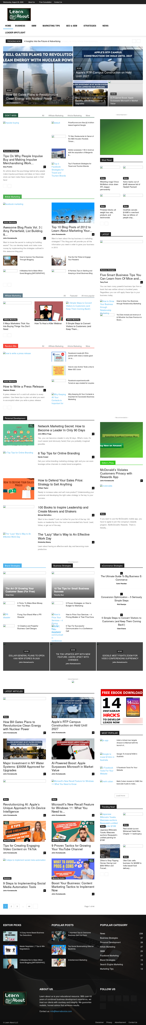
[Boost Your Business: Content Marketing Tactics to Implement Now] (73, 868)
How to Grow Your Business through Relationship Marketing (129, 302)
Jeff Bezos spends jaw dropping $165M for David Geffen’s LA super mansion (60, 41)
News (105, 25)
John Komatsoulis (13, 103)
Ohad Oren (10, 595)
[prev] (134, 41)
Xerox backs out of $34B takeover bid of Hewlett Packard (131, 184)
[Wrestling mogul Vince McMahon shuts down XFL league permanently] (110, 172)
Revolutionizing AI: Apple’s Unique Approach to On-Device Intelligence (24, 807)
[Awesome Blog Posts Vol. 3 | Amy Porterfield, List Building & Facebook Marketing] (24, 213)
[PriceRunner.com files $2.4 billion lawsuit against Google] (59, 126)
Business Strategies (11, 151)
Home (8, 25)
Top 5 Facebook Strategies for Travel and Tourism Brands (79, 164)
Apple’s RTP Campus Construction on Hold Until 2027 (69, 725)
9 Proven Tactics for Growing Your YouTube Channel (71, 847)
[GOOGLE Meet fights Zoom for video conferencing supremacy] (120, 656)
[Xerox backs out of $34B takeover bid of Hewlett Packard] (133, 172)
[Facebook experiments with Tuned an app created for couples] (59, 384)
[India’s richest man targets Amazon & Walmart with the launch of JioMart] (107, 744)
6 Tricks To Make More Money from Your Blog (29, 604)
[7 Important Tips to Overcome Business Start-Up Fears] (59, 936)
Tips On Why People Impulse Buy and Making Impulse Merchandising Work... (23, 159)
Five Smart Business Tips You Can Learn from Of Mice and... (120, 276)
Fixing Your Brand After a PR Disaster (29, 615)
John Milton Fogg (44, 434)
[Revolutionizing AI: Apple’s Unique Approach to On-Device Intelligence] (24, 790)
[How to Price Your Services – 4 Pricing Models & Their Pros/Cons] (57, 623)
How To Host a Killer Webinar (48, 323)
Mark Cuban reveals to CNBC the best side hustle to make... (129, 782)
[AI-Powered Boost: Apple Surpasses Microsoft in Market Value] (125, 93)
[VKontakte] (136, 2)
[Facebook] (117, 2)
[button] (139, 25)
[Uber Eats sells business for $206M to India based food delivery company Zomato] (133, 851)
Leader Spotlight (15, 32)
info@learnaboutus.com (61, 1011)
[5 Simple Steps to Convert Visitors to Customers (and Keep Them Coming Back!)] (80, 311)
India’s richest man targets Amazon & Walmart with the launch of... (127, 742)
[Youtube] (141, 2)
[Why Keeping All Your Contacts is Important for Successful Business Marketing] (59, 399)
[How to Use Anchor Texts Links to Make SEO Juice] (59, 370)
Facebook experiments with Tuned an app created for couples (81, 381)
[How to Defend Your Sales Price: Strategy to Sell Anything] (18, 489)
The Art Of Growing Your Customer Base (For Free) (20, 590)
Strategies (90, 25)
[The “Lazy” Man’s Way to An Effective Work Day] (18, 543)
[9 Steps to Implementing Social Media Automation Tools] (24, 869)
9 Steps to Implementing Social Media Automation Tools (24, 885)
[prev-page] (5, 186)
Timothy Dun (59, 595)
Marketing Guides (58, 841)
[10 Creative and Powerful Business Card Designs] (9, 628)
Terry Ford (104, 282)
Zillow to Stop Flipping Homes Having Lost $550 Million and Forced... (109, 864)
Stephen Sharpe (9, 390)
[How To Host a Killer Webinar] (49, 311)
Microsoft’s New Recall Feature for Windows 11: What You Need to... (73, 807)
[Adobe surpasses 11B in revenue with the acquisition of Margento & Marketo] (59, 153)
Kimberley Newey (44, 542)
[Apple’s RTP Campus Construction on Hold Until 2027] (108, 63)
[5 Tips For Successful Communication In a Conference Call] (57, 634)
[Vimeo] (131, 2)
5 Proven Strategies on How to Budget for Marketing (78, 604)
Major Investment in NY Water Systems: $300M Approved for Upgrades (23, 766)
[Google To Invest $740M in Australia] (107, 757)
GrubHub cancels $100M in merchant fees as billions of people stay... (131, 213)
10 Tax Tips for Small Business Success (71, 590)
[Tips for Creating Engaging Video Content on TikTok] (24, 831)
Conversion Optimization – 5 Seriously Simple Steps (121, 598)
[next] (138, 41)
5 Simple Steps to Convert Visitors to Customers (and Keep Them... (78, 326)
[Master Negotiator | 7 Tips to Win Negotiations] (10, 950)
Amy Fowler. (7, 167)
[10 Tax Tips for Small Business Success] (73, 584)
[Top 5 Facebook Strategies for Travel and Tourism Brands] (59, 169)
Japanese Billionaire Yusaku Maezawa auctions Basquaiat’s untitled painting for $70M (108, 834)
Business (20, 25)
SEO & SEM (71, 25)
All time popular (88, 295)
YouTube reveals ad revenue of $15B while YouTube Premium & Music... (129, 317)
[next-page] (9, 186)
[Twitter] (126, 2)
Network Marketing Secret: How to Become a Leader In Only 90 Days (61, 428)
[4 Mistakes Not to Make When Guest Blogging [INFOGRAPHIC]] (10, 274)
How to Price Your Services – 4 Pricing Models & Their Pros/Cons (80, 615)
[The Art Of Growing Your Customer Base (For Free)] (24, 584)
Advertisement (120, 1022)
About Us (31, 2)
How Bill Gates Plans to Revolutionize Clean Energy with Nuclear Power (22, 725)
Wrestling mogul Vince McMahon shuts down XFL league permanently (109, 185)
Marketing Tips (51, 25)
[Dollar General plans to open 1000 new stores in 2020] (26, 656)
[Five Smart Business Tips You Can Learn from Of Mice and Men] (121, 255)
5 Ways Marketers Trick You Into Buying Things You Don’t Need (16, 326)
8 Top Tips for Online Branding (59, 453)
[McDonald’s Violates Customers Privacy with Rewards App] (121, 499)
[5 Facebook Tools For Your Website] (107, 771)
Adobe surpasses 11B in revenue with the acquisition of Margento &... (81, 152)
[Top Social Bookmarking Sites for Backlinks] (59, 950)
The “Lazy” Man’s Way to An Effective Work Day (64, 536)
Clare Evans (121, 628)
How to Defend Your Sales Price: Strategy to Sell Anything (60, 482)
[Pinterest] (122, 2)
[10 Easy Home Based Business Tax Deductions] (10, 936)
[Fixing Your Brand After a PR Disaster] (9, 617)
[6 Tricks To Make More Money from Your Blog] (9, 606)
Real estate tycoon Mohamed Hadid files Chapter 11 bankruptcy (132, 831)
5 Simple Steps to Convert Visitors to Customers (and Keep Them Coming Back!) (121, 621)
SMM (34, 25)
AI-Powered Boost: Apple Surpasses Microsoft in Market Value (72, 766)
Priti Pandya (121, 604)
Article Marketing (75, 115)
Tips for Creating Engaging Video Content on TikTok (21, 847)
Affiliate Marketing (55, 115)
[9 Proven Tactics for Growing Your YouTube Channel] (73, 831)
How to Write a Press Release (23, 386)
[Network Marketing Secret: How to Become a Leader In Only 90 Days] (18, 434)
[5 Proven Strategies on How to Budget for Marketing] (57, 606)
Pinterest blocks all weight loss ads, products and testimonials (108, 213)
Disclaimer (99, 1022)
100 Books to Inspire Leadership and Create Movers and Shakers (63, 509)
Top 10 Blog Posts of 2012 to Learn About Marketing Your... (72, 229)
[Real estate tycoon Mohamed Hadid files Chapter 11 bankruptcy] (133, 819)
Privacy (109, 1022)
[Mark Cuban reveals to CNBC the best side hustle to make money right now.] (107, 785)
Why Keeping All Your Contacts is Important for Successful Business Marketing (81, 396)
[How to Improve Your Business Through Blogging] (10, 261)
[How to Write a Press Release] (24, 367)
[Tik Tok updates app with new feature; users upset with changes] (73, 656)
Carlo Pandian (121, 583)
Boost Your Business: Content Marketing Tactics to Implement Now (73, 886)
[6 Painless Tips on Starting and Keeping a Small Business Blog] (59, 274)
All (43, 115)
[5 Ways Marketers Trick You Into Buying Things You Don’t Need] (17, 311)
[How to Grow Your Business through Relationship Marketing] (107, 307)
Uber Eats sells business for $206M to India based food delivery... (132, 864)
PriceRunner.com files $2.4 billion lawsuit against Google (81, 123)
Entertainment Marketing (77, 960)
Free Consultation (45, 2)
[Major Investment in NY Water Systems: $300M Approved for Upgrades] (90, 93)
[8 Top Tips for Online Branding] (18, 461)
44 (29, 906)
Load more (120, 795)
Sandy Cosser (43, 457)
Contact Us (58, 2)
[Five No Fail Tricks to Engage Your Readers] (59, 261)
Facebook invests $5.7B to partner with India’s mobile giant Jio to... (80, 355)
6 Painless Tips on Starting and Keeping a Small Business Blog (80, 271)
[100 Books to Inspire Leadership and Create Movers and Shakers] (18, 516)
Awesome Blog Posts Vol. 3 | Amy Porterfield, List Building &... (22, 230)
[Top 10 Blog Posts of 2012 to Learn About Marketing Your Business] (73, 213)
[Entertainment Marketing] (59, 962)
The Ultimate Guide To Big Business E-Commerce (121, 577)
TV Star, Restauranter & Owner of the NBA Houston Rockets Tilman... (81, 138)
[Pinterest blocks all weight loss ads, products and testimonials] (110, 201)
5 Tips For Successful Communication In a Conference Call (79, 628)
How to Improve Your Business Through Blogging (31, 258)
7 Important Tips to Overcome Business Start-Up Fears (79, 933)
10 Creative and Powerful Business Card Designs (27, 627)
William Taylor (43, 488)
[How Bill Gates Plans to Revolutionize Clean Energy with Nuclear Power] (38, 76)
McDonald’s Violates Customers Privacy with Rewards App (116, 473)
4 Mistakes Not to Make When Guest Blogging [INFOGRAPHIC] (32, 271)
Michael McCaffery (44, 515)
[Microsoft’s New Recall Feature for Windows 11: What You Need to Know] (73, 790)
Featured (73, 295)
